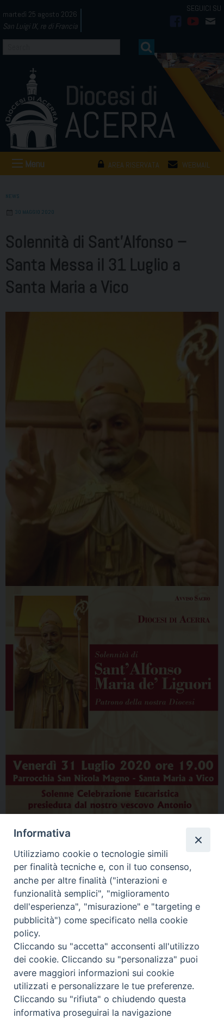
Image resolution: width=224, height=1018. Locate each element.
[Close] (198, 840)
